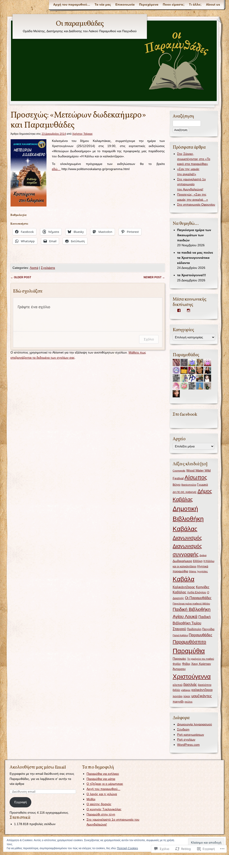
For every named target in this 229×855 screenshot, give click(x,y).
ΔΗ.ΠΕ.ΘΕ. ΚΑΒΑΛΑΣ (185, 492)
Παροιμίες (179, 658)
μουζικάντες (201, 696)
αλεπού (177, 685)
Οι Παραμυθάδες (198, 598)
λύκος (187, 696)
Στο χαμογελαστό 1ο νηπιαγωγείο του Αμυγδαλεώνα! (191, 184)
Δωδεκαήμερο (182, 561)
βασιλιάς (190, 685)
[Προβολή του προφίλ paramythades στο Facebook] (179, 310)
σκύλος (188, 701)
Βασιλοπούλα (188, 484)
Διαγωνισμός (187, 538)
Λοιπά (34, 268)
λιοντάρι (177, 696)
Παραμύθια (189, 651)
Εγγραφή (20, 802)
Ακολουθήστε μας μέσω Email (38, 767)
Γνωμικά (202, 484)
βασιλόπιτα (204, 685)
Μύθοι (91, 799)
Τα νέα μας (103, 4)
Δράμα (202, 555)
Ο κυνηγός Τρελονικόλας (104, 809)
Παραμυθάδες (200, 635)
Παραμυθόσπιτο (189, 641)
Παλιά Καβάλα (180, 635)
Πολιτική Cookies (127, 848)
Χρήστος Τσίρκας (82, 133)
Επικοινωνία (125, 4)
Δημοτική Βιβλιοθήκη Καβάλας (188, 518)
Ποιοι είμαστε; (173, 4)
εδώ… (56, 169)
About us (213, 4)
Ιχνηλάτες (202, 571)
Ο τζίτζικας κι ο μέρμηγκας (105, 784)
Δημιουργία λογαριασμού (194, 724)
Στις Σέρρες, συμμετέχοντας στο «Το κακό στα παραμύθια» (193, 159)
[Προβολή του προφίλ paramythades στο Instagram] (188, 310)
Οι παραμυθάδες (80, 24)
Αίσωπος (195, 477)
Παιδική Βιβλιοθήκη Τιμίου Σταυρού (192, 623)
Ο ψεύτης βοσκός (99, 804)
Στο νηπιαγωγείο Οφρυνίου (196, 204)
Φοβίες (177, 663)
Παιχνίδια (208, 629)
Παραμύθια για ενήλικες (103, 773)
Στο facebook (185, 414)
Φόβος (186, 663)
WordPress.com (188, 744)
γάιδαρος (186, 690)
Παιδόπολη (194, 629)
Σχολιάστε (48, 268)
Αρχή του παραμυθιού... (103, 789)
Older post (21, 277)
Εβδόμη (198, 561)
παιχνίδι (178, 701)
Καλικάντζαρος (184, 587)
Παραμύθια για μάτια (101, 779)
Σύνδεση (183, 729)
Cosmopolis (179, 470)
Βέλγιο (176, 484)
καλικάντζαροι (201, 690)
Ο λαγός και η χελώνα (102, 794)
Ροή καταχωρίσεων (190, 734)
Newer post (154, 277)
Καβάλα (183, 579)
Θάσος (192, 571)
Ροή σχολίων (186, 739)
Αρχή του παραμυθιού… (71, 4)
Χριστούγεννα (192, 676)
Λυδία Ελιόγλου (196, 592)
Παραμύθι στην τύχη (101, 814)
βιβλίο (176, 690)
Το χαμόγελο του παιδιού (200, 658)
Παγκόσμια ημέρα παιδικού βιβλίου (191, 603)
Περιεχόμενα (148, 4)
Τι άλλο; (195, 4)
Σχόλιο (149, 339)
